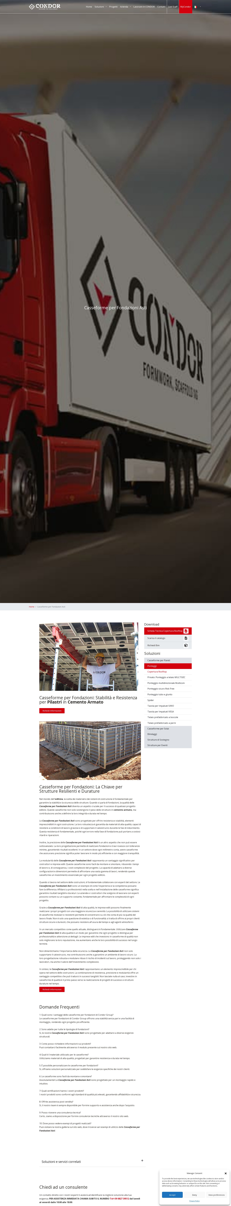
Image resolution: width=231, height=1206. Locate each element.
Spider (150, 700)
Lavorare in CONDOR (144, 6)
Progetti (113, 6)
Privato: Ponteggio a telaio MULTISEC (166, 677)
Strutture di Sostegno (158, 739)
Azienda (124, 6)
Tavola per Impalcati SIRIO (160, 705)
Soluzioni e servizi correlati (61, 1161)
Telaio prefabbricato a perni (161, 723)
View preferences (216, 1195)
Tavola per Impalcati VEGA (160, 711)
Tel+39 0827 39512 (119, 1198)
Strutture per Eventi (157, 745)
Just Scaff (173, 6)
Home (89, 6)
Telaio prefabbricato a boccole (162, 717)
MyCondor (185, 6)
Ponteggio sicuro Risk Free (160, 688)
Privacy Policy (194, 1201)
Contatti (161, 6)
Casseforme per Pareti (158, 660)
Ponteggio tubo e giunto (159, 694)
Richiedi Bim (153, 645)
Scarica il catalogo (156, 638)
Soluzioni (99, 6)
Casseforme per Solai (158, 728)
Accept (172, 1195)
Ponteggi (152, 666)
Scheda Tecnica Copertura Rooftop (164, 630)
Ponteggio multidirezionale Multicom (166, 683)
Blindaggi (152, 734)
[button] (225, 1173)
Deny (194, 1195)
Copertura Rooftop (157, 671)
